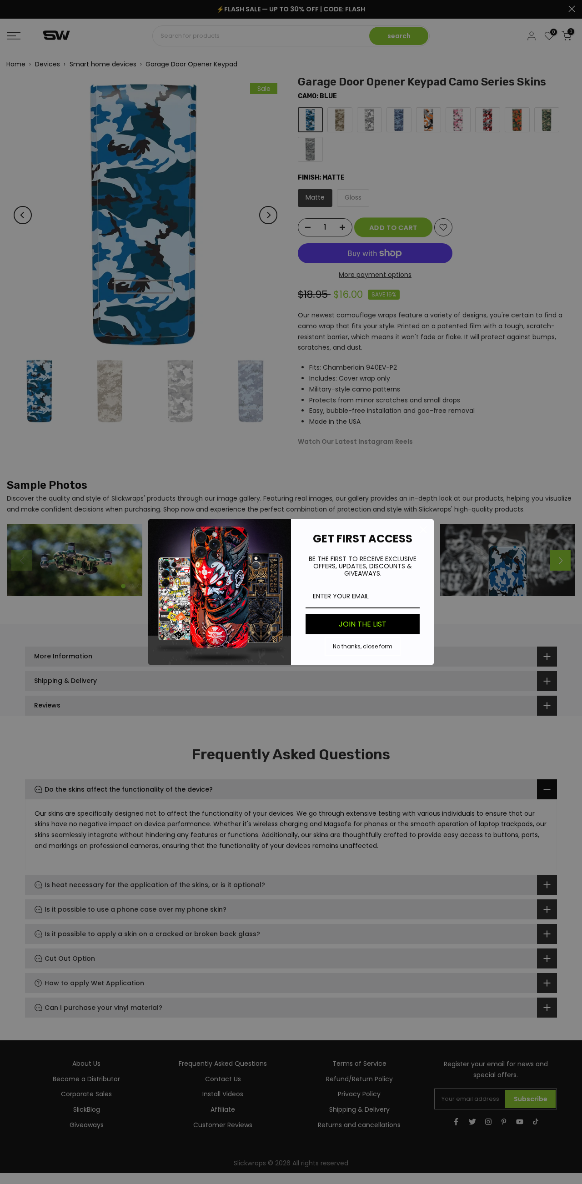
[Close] (423, 530)
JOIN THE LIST (362, 624)
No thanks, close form (362, 646)
